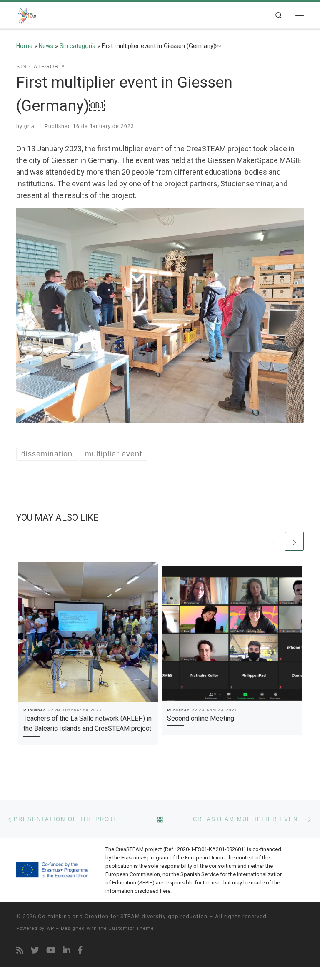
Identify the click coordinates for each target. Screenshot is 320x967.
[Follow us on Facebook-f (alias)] (80, 950)
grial (30, 126)
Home (24, 46)
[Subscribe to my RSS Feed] (20, 950)
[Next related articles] (294, 541)
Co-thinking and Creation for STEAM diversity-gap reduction (123, 916)
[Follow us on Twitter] (35, 950)
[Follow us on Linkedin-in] (66, 950)
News (46, 46)
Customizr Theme (131, 928)
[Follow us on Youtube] (51, 950)
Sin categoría (77, 46)
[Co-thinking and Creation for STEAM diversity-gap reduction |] (27, 14)
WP (50, 928)
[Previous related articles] (274, 541)
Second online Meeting (200, 718)
